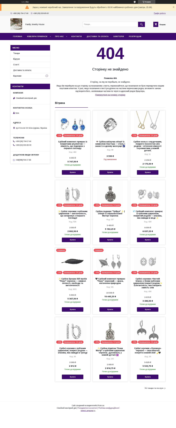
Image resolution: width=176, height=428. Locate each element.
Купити (72, 172)
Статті (16, 64)
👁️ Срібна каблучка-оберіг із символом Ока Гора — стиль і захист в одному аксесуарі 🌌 (110, 144)
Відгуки (16, 59)
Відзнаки (17, 76)
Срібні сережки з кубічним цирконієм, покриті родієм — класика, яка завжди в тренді (72, 350)
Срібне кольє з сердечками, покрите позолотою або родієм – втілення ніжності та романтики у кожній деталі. (148, 146)
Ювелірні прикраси (37, 36)
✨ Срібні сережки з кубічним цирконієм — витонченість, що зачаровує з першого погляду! (72, 214)
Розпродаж (135, 36)
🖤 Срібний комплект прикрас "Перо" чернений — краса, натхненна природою (110, 281)
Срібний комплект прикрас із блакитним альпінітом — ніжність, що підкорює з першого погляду (72, 145)
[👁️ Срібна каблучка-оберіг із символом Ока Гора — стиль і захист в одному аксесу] (110, 124)
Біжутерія (118, 36)
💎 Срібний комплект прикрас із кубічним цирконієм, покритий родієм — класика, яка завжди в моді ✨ (148, 214)
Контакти (76, 36)
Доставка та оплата (97, 36)
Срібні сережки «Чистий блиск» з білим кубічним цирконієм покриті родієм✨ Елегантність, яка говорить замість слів (147, 283)
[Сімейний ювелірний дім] (16, 29)
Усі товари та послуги (154, 388)
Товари (16, 53)
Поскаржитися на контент (87, 408)
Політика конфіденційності (108, 408)
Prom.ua (101, 406)
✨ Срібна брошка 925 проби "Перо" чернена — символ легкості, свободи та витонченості (72, 282)
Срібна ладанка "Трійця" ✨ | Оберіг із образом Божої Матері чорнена (110, 213)
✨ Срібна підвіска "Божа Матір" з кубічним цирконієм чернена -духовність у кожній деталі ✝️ (110, 351)
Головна (17, 36)
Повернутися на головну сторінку (110, 95)
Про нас (59, 36)
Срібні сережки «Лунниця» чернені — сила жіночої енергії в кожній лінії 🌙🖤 (147, 350)
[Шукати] (141, 24)
